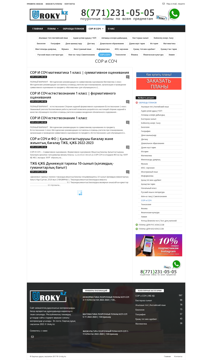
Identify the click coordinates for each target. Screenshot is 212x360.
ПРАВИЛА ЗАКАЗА (35, 4)
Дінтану (91, 44)
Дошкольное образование (112, 44)
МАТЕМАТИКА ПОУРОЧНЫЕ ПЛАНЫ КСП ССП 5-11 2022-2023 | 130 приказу (105, 315)
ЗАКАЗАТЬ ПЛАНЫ (53, 4)
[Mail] (163, 4)
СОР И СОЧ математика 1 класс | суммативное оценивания (79, 72)
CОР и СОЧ (95, 28)
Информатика (103, 49)
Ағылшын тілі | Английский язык (53, 38)
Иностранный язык (82, 49)
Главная (37, 28)
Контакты (70, 4)
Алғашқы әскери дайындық (114, 38)
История (154, 44)
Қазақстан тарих (169, 49)
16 (128, 147)
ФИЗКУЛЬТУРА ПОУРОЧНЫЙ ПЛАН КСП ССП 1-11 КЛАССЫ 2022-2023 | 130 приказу (106, 332)
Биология (41, 44)
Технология (120, 55)
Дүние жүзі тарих (137, 44)
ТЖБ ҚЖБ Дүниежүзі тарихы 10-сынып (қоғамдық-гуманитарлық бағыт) (72, 165)
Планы (51, 28)
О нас (111, 28)
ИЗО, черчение (121, 49)
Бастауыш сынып (141, 38)
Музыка (65, 49)
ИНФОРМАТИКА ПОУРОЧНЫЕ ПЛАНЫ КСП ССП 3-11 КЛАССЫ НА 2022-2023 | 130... (106, 298)
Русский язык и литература (50, 55)
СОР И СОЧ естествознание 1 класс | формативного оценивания (73, 95)
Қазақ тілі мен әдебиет (144, 49)
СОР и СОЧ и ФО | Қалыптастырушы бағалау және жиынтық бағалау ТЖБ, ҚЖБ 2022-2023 (71, 141)
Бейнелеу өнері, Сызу (163, 38)
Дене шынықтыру (73, 44)
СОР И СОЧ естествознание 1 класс (58, 118)
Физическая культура (153, 55)
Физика (134, 55)
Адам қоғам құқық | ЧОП (84, 38)
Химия (172, 55)
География (55, 44)
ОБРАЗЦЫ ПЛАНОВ (73, 28)
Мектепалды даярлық (45, 49)
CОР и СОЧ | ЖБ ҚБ (38, 77)
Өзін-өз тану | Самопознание (81, 55)
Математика (169, 44)
